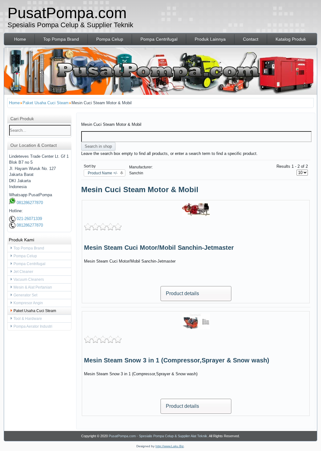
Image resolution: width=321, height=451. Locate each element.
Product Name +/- (103, 173)
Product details (182, 293)
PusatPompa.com (67, 13)
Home (20, 39)
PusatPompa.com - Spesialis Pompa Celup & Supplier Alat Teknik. (158, 436)
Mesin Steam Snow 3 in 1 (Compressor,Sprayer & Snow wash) (176, 360)
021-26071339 (28, 218)
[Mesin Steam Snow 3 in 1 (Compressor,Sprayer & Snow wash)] (196, 327)
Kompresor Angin (28, 303)
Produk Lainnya (210, 39)
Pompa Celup (109, 39)
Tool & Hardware (27, 318)
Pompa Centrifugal (158, 39)
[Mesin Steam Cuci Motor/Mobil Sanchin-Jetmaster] (196, 215)
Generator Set (25, 295)
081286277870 (29, 202)
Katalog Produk (291, 39)
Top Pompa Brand (61, 39)
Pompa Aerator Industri (32, 326)
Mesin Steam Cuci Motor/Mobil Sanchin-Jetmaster (159, 247)
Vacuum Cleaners (28, 279)
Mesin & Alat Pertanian (32, 287)
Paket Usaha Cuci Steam (34, 311)
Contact (250, 39)
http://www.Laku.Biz (169, 446)
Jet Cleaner (23, 271)
